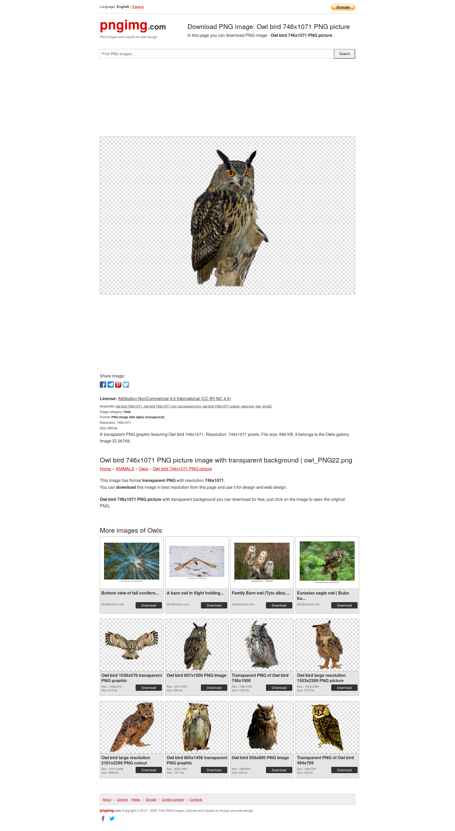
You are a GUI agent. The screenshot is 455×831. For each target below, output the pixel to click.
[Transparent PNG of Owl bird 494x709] (327, 727)
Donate (151, 799)
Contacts (196, 799)
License (122, 799)
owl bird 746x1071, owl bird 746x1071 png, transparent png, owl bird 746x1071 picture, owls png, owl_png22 (194, 406)
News (136, 799)
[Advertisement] (227, 100)
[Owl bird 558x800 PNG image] (262, 727)
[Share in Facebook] (103, 384)
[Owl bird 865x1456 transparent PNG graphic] (196, 727)
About (107, 799)
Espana (138, 6)
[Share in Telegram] (110, 384)
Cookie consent (173, 799)
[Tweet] (126, 384)
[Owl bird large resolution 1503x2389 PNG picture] (327, 645)
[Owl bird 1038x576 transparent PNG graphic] (131, 645)
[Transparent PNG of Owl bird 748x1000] (262, 645)
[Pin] (118, 384)
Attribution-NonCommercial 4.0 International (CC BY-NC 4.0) (174, 398)
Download (148, 605)
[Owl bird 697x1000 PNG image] (196, 645)
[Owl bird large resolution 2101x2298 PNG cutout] (132, 727)
